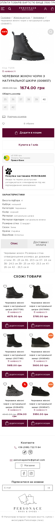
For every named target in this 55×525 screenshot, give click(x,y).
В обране (27, 123)
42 (13, 107)
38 (28, 100)
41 (5, 107)
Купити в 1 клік (28, 145)
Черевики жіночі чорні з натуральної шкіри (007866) (40, 306)
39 (36, 100)
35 (5, 100)
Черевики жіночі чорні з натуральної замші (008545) (40, 355)
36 (13, 100)
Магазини (29, 466)
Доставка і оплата (40, 243)
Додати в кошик (31, 133)
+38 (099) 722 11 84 (29, 447)
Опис (14, 243)
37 (21, 100)
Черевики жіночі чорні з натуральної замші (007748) (14, 355)
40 (44, 100)
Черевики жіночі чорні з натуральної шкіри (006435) (14, 404)
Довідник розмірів (16, 117)
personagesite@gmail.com (29, 460)
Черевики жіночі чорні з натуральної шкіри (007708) (14, 306)
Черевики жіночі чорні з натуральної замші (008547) (40, 404)
